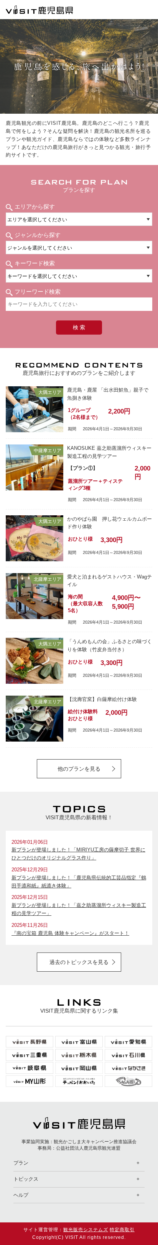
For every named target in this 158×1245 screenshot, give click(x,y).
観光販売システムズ (85, 1229)
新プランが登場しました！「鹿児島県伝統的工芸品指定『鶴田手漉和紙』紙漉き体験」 (79, 882)
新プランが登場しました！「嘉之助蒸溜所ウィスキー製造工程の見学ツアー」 (79, 909)
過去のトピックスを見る (79, 962)
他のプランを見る (79, 769)
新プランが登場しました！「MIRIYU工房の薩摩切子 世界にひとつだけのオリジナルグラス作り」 (78, 854)
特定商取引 (122, 1229)
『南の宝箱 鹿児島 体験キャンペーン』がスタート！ (70, 933)
